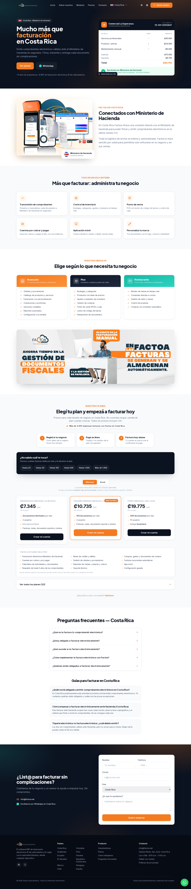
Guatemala (61, 852)
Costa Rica (119, 5)
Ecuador (60, 855)
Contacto (102, 5)
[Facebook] (142, 5)
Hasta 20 (26, 468)
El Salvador (62, 859)
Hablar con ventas (146, 859)
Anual (102, 482)
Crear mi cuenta (42, 536)
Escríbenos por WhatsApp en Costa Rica (38, 804)
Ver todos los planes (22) (32, 584)
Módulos (80, 5)
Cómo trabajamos (105, 855)
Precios (91, 5)
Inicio (52, 5)
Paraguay (80, 865)
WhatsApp (48, 66)
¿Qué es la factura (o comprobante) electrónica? (77, 632)
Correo (105, 772)
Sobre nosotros (66, 5)
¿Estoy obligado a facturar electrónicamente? (76, 640)
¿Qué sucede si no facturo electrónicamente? (76, 649)
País (104, 784)
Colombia (80, 848)
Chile (59, 869)
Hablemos (109, 595)
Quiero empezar (136, 817)
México (60, 865)
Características (104, 848)
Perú (78, 852)
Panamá (79, 855)
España (79, 869)
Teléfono (142, 760)
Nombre (105, 760)
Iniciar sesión (163, 5)
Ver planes (25, 65)
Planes (101, 852)
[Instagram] (147, 5)
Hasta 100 (54, 468)
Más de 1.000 (101, 468)
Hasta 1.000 (84, 468)
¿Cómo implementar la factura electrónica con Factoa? (80, 657)
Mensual (90, 482)
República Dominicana (81, 860)
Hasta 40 (40, 468)
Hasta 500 (68, 468)
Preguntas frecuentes (107, 859)
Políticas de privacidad (148, 863)
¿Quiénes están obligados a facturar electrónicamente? (81, 666)
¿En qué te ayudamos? (112, 796)
